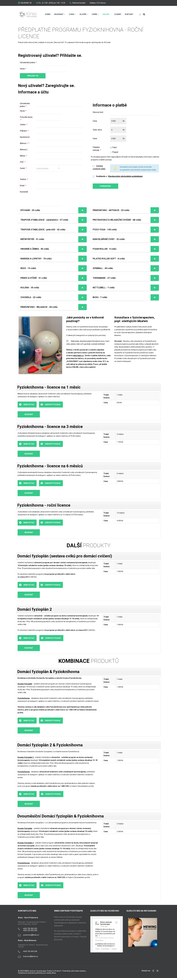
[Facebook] (153, 970)
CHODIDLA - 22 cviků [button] (30, 297)
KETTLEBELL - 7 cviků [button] (104, 287)
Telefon (24, 179)
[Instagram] (157, 970)
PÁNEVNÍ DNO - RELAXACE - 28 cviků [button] (38, 307)
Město (23, 156)
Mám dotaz (28, 404)
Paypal (115, 152)
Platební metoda (97, 148)
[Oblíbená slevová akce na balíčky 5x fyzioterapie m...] (106, 945)
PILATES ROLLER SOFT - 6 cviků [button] (109, 258)
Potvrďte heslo (26, 118)
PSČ (22, 162)
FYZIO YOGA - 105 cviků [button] (105, 229)
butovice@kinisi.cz (30, 956)
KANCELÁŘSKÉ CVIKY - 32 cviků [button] (109, 239)
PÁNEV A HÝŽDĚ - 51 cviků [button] (33, 278)
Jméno (23, 124)
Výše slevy (97, 130)
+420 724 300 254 (30, 951)
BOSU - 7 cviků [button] (100, 297)
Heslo (23, 69)
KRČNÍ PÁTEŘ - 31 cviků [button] (32, 239)
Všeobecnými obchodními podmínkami (125, 176)
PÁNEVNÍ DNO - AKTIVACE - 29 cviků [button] (111, 210)
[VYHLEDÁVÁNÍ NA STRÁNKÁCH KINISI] (144, 14)
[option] (142, 932)
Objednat (28, 414)
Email (23, 185)
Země (23, 168)
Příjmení (24, 131)
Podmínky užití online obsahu (74, 971)
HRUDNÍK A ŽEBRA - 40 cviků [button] (34, 249)
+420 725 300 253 (30, 928)
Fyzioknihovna (24, 772)
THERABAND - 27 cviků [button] (104, 278)
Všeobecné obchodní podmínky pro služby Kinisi (37, 973)
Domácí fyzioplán (25, 684)
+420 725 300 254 (30, 930)
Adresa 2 (23, 149)
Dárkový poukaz (52, 404)
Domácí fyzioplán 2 (26, 757)
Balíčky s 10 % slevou (98, 3)
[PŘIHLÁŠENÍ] (138, 14)
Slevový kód (98, 112)
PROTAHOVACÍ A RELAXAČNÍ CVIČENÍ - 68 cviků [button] (117, 220)
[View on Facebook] (116, 922)
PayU (114, 147)
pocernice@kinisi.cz (31, 935)
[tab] (52, 210)
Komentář (24, 192)
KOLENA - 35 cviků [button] (29, 287)
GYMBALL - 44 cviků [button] (103, 268)
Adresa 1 (24, 143)
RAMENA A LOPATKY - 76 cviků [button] (36, 258)
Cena (95, 121)
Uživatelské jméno (28, 62)
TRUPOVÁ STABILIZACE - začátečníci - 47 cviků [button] (44, 220)
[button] (129, 935)
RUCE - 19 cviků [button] (28, 268)
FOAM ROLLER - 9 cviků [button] (104, 249)
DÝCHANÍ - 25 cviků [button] (30, 210)
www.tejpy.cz (78, 355)
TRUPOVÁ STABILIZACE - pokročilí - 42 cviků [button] (42, 229)
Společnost (25, 137)
